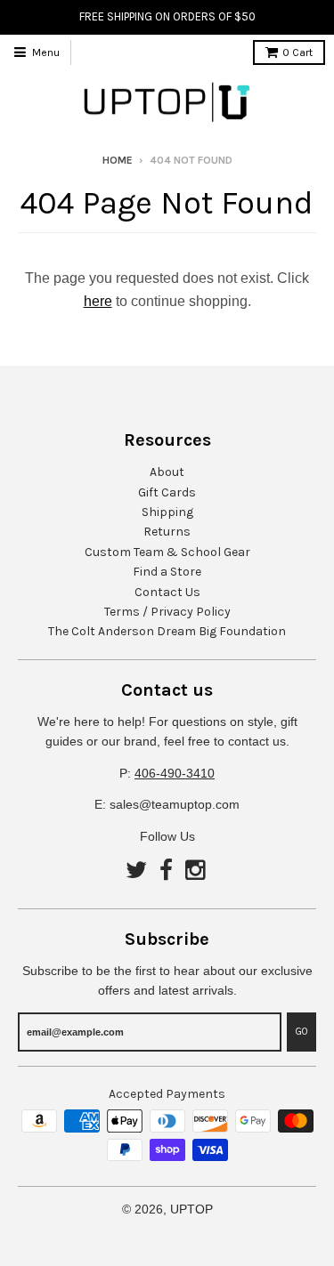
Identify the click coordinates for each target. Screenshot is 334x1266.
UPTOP (191, 1209)
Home (117, 160)
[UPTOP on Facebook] (166, 871)
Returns (167, 531)
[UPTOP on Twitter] (136, 871)
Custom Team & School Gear (167, 552)
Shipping (167, 512)
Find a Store (167, 571)
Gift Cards (167, 492)
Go (301, 1031)
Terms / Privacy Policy (167, 611)
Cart (297, 52)
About (167, 472)
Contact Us (167, 592)
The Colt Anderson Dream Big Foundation (167, 631)
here (98, 301)
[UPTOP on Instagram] (196, 871)
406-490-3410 (174, 773)
